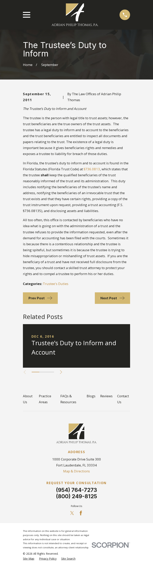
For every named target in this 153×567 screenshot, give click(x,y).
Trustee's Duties (55, 283)
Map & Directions (76, 471)
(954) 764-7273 (76, 490)
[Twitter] (72, 513)
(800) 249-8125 (76, 496)
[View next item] (61, 372)
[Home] (75, 14)
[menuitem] (28, 558)
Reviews (106, 396)
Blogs (91, 396)
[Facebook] (80, 513)
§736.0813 (92, 169)
